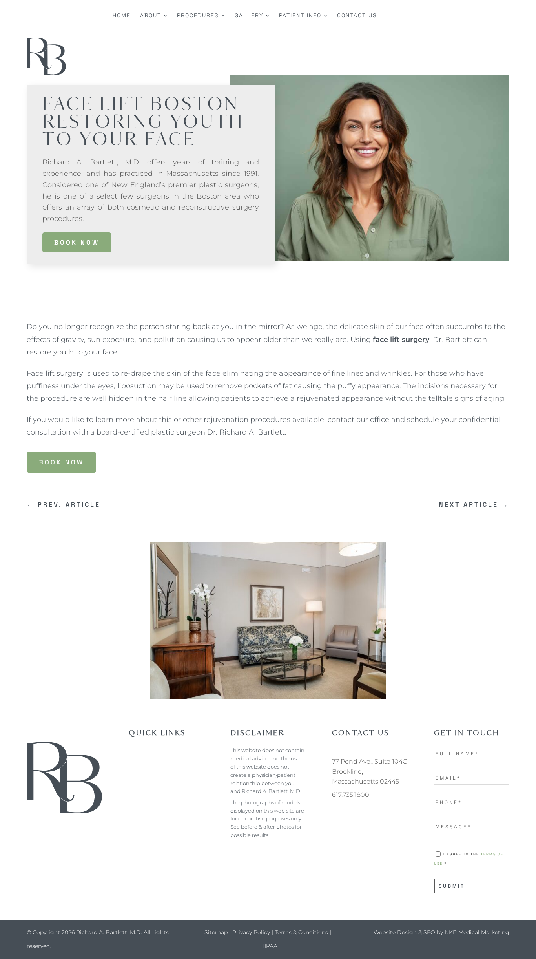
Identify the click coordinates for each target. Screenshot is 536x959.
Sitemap (216, 932)
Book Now (76, 242)
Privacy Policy (251, 932)
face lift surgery (401, 339)
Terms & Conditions (301, 932)
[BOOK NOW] (455, 15)
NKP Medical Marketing (477, 932)
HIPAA (268, 946)
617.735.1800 (350, 794)
